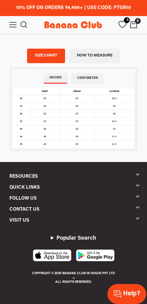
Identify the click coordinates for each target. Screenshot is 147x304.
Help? (131, 294)
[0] (122, 24)
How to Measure (95, 56)
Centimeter (87, 78)
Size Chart (46, 56)
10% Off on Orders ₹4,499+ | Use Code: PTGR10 (73, 7)
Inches (55, 77)
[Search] (23, 24)
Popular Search (76, 238)
